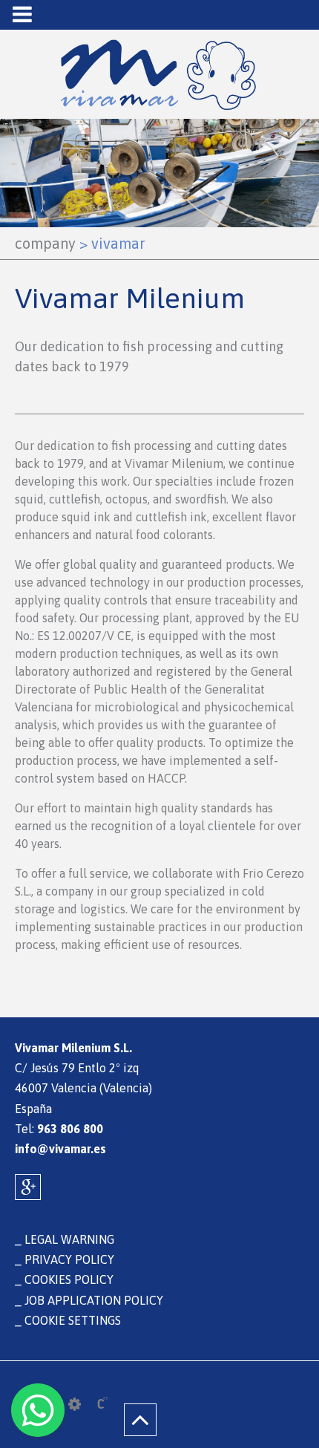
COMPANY (45, 243)
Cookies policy (69, 1279)
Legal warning (69, 1239)
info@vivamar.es (60, 1148)
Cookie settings (72, 1320)
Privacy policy (69, 1259)
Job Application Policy (93, 1300)
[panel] (75, 1404)
